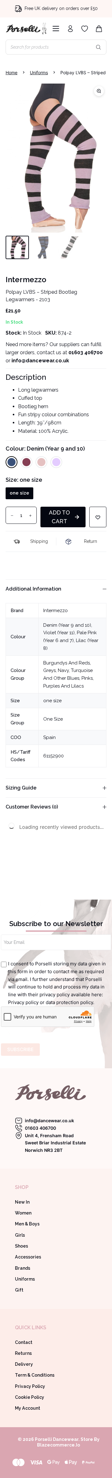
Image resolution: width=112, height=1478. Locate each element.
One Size (53, 719)
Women (23, 1212)
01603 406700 (85, 352)
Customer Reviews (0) (32, 807)
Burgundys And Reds (66, 663)
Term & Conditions (34, 1375)
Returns (23, 1353)
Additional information (33, 589)
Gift (19, 1289)
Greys (49, 670)
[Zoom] (99, 91)
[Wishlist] (84, 28)
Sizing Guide (21, 788)
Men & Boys (27, 1223)
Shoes (21, 1246)
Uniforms (25, 1279)
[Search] (98, 47)
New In (22, 1202)
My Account (27, 1408)
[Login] (70, 28)
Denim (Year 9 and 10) (67, 625)
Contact (23, 1342)
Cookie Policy (29, 1397)
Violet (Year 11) (59, 632)
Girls (20, 1235)
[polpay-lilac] (56, 158)
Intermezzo (55, 610)
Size (24, 479)
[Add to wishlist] (97, 517)
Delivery (24, 1364)
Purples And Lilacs (63, 686)
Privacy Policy (30, 1386)
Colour (45, 448)
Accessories (28, 1256)
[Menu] (54, 28)
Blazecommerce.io (58, 1444)
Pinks (87, 678)
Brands (22, 1268)
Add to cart (59, 516)
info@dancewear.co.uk (49, 1120)
